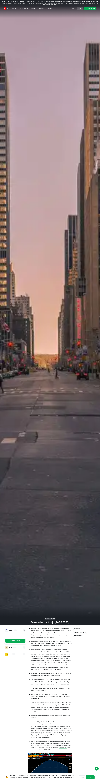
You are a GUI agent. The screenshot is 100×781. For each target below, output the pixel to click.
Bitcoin (33, 745)
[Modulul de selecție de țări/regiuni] (73, 8)
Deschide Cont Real (90, 8)
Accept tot (90, 777)
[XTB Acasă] (6, 8)
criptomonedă (63, 748)
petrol (66, 724)
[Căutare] (68, 8)
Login (80, 8)
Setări (82, 777)
